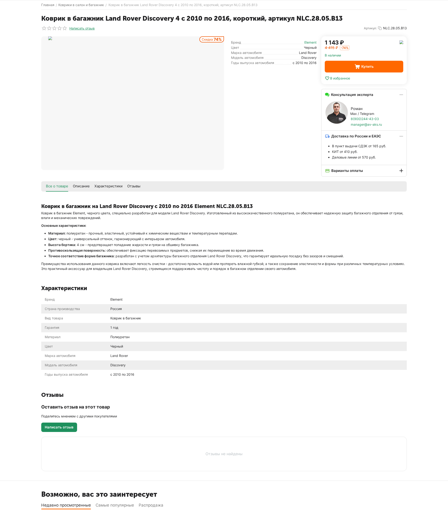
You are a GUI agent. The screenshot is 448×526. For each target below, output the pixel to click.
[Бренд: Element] (401, 42)
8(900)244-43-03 (365, 119)
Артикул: (370, 28)
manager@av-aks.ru (366, 124)
